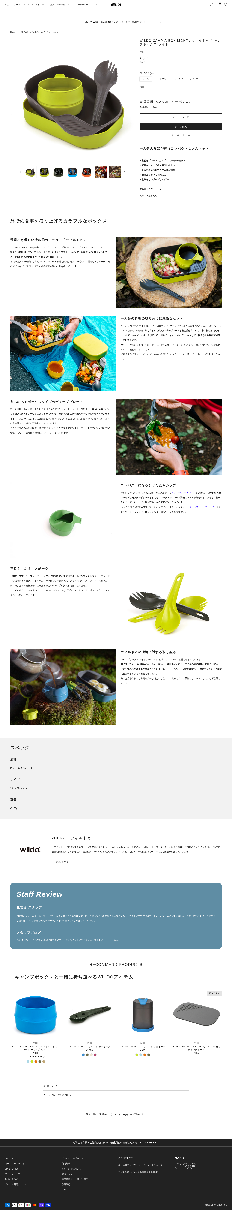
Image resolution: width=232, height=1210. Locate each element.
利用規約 (66, 1163)
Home (12, 32)
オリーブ (194, 79)
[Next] (160, 22)
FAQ (124, 1114)
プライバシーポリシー (73, 1158)
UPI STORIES (12, 1169)
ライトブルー (162, 79)
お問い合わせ (11, 1179)
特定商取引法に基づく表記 (75, 1179)
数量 (142, 86)
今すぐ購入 (180, 126)
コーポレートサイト (15, 1163)
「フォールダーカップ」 (183, 492)
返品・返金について (71, 1169)
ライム (146, 79)
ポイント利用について (16, 1184)
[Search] (225, 4)
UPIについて (11, 1158)
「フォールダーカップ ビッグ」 (200, 507)
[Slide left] (20, 172)
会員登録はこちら (148, 107)
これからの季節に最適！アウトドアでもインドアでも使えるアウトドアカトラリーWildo (76, 940)
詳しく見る (62, 862)
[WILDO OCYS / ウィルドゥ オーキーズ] (89, 1014)
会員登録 (66, 1184)
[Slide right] (124, 172)
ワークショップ (12, 1174)
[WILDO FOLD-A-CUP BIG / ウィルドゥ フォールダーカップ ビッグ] (35, 1014)
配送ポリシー (68, 1174)
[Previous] (72, 22)
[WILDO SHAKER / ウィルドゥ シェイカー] (142, 1014)
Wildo (142, 52)
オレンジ (179, 79)
